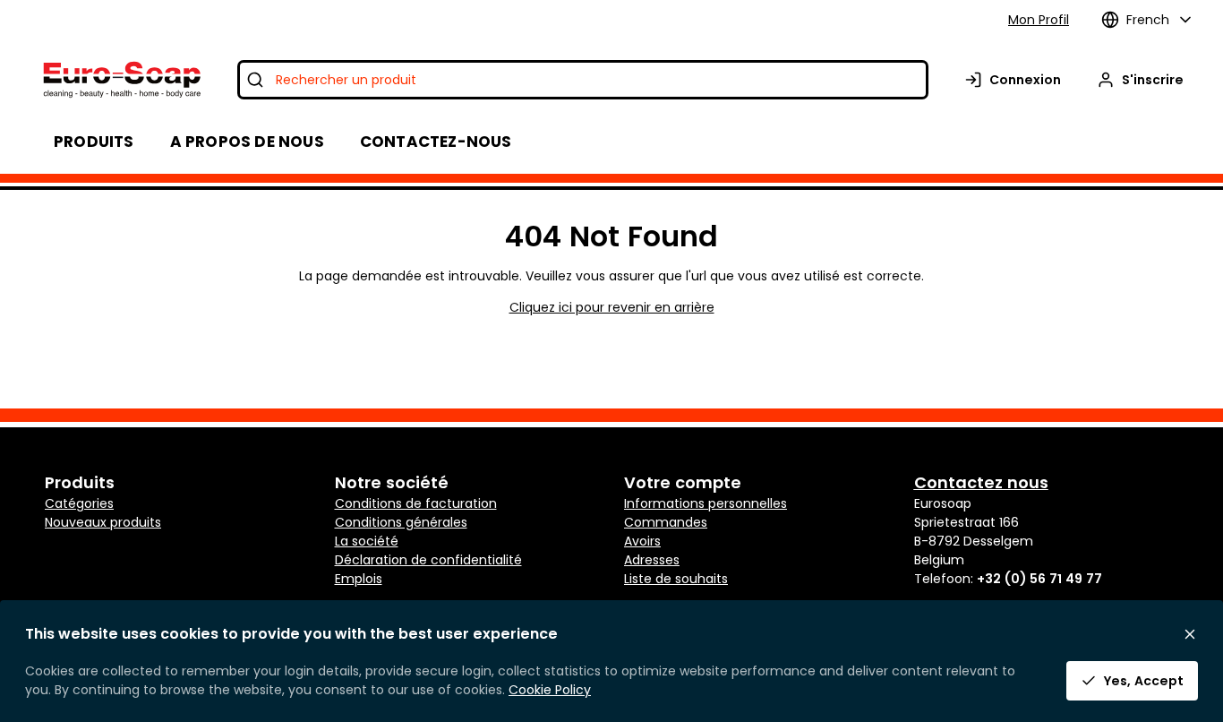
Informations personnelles (705, 503)
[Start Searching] (255, 79)
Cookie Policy (550, 690)
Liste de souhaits (676, 579)
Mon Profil (1038, 20)
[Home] (120, 79)
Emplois (358, 579)
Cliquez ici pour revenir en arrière (611, 307)
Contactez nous (981, 482)
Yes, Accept (1144, 681)
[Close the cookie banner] (1190, 634)
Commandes (665, 522)
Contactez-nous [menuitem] (436, 141)
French (1147, 20)
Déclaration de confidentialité (428, 560)
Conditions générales (401, 522)
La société (366, 541)
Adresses (652, 560)
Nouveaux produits (103, 522)
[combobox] (582, 79)
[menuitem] (247, 141)
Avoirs (642, 541)
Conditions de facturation (416, 503)
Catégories (79, 503)
